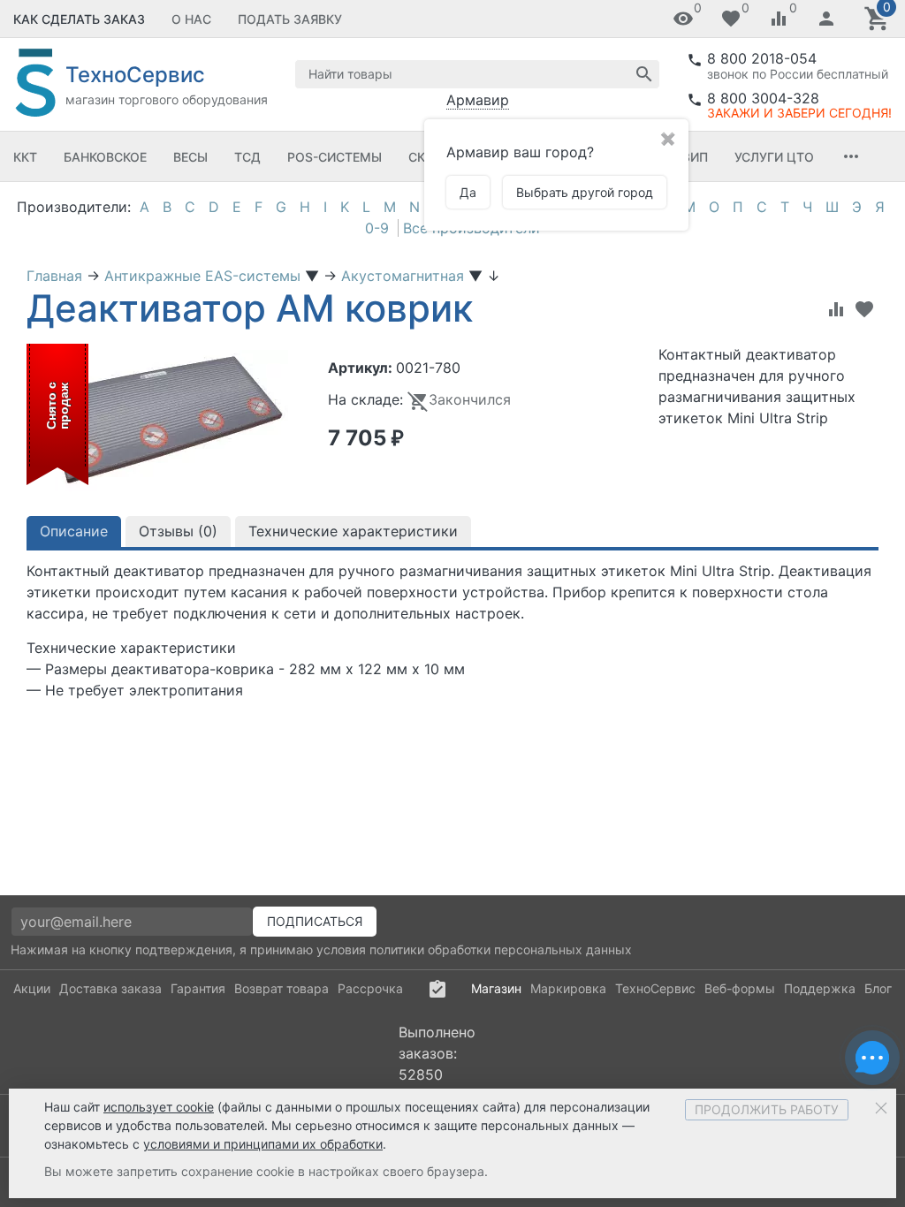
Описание (74, 531)
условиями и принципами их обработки (263, 1143)
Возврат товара (281, 988)
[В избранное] (864, 309)
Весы (190, 156)
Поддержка (820, 988)
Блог (878, 988)
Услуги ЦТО (774, 156)
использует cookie (158, 1106)
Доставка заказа (110, 988)
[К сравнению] (836, 309)
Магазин (496, 988)
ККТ (25, 156)
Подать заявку (290, 19)
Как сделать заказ (79, 19)
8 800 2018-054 (762, 58)
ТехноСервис (655, 988)
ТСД (247, 156)
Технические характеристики (353, 531)
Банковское (105, 156)
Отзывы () (178, 531)
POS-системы (334, 156)
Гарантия (198, 988)
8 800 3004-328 (763, 98)
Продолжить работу (767, 1109)
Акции (31, 988)
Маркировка (568, 988)
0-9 (377, 228)
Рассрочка (370, 988)
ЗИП (695, 156)
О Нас (191, 19)
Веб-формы (739, 988)
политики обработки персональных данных (500, 949)
